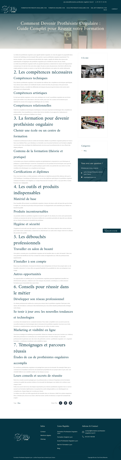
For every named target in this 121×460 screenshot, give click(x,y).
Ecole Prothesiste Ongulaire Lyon (78, 8)
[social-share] (60, 403)
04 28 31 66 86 (112, 230)
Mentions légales (45, 435)
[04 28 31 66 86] (105, 230)
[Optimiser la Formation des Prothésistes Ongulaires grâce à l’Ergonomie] (92, 71)
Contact (43, 431)
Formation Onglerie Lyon (56, 8)
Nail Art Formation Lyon (99, 8)
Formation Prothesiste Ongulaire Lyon (34, 8)
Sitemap (43, 439)
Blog (105, 10)
